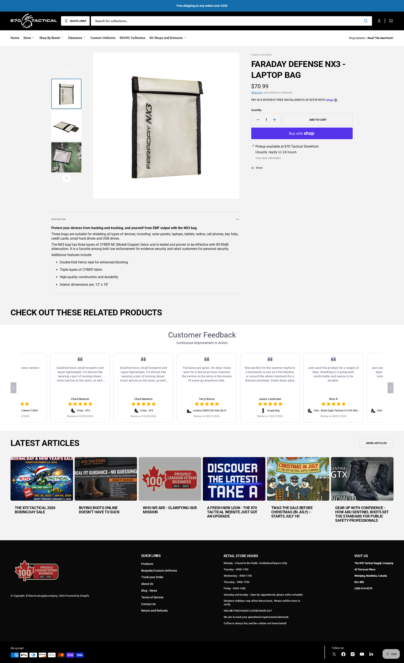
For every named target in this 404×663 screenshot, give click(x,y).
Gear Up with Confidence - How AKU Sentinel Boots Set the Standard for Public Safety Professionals (362, 514)
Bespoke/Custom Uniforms (159, 570)
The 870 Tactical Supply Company (373, 563)
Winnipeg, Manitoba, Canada (370, 575)
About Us (147, 584)
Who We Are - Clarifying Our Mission (170, 510)
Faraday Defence (261, 55)
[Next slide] (66, 178)
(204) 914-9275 (363, 588)
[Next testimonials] (390, 387)
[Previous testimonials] (13, 387)
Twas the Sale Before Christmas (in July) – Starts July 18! (292, 512)
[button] (379, 20)
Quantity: (256, 110)
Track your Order (152, 577)
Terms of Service (152, 597)
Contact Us (148, 604)
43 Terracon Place (364, 569)
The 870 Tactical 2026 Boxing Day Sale (35, 510)
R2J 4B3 (359, 582)
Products (147, 564)
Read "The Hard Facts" (380, 38)
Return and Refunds (154, 610)
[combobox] (231, 21)
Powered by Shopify (77, 595)
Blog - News (149, 590)
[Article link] (42, 492)
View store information (268, 158)
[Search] (366, 20)
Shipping (257, 92)
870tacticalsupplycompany (42, 595)
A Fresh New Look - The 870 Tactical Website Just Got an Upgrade (232, 512)
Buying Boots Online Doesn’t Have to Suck (99, 510)
